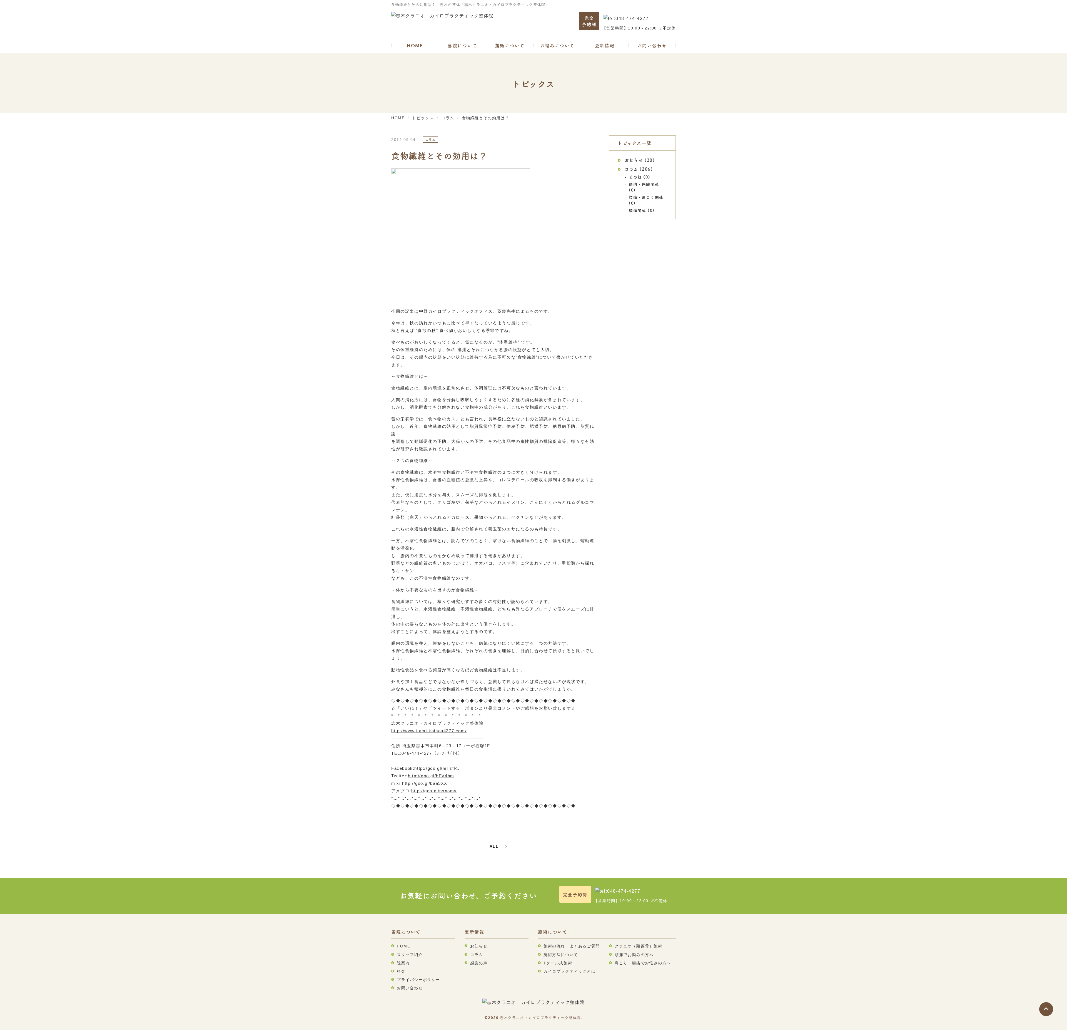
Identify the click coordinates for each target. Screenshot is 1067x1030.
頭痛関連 (637, 210)
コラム (631, 169)
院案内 (403, 963)
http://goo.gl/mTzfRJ (437, 768)
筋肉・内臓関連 (644, 184)
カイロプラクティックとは (569, 971)
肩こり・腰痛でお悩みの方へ (643, 963)
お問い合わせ (652, 45)
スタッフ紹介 (410, 954)
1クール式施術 (558, 963)
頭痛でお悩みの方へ (634, 954)
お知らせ (634, 160)
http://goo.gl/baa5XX (424, 783)
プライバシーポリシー (418, 979)
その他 (635, 177)
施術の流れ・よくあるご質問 (572, 946)
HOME (415, 45)
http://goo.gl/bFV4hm (431, 775)
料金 (401, 971)
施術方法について (561, 954)
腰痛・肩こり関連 (646, 197)
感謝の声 (478, 963)
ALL (494, 846)
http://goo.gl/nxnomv (434, 790)
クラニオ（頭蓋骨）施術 (638, 946)
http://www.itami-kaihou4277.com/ (429, 730)
